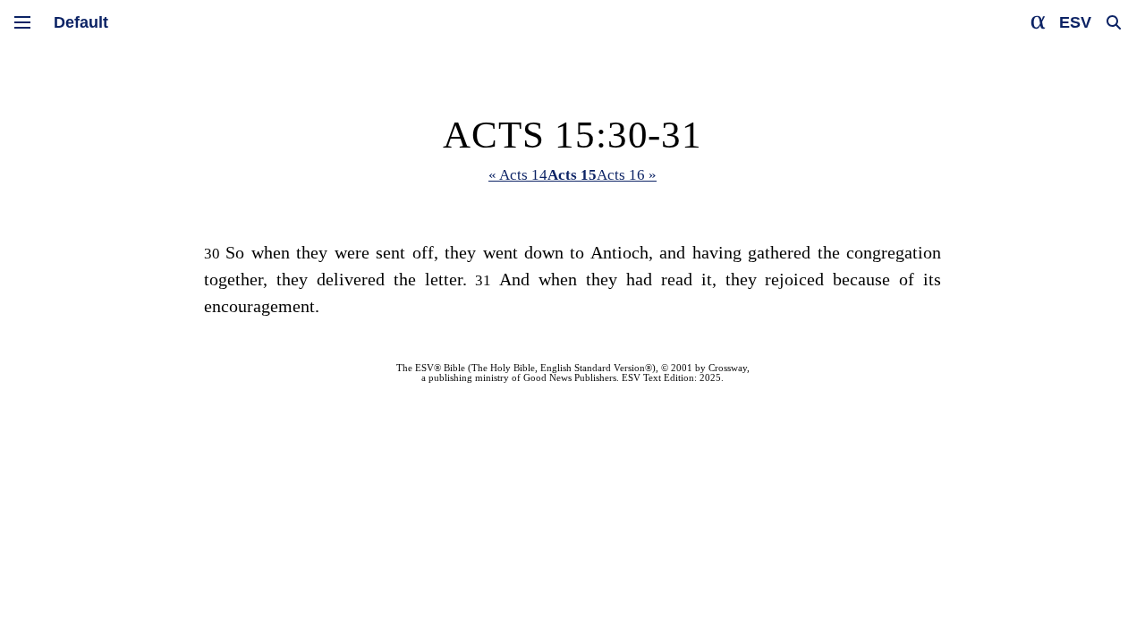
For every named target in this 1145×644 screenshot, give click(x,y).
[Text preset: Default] (81, 22)
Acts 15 (572, 174)
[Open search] (1114, 22)
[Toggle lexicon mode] (1038, 22)
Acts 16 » (627, 174)
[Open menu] (22, 22)
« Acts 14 (517, 174)
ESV (1075, 22)
